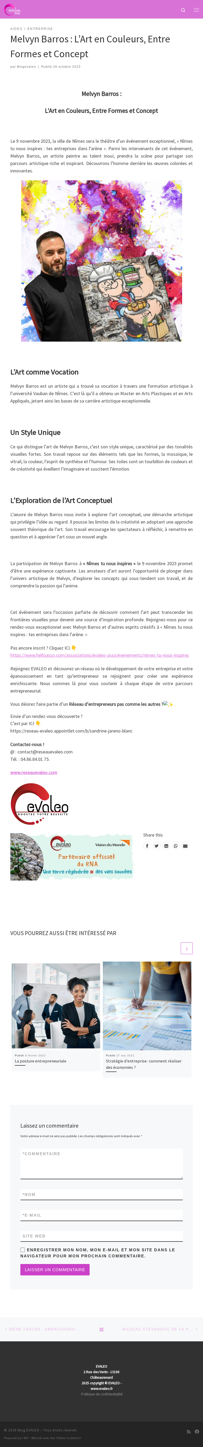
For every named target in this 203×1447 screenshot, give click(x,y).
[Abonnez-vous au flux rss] (189, 1431)
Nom (29, 1194)
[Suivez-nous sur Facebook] (197, 1431)
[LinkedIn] (166, 846)
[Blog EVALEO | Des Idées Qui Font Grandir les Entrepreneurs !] (12, 9)
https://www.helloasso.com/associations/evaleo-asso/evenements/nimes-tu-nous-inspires (99, 655)
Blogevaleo (26, 67)
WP (26, 1438)
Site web (34, 1236)
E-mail (31, 1215)
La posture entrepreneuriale (40, 1061)
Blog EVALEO (28, 1430)
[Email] (185, 846)
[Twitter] (157, 846)
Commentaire (41, 1153)
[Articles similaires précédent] (174, 948)
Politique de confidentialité (102, 1394)
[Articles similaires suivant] (187, 948)
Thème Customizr (68, 1438)
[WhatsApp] (176, 846)
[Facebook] (147, 846)
